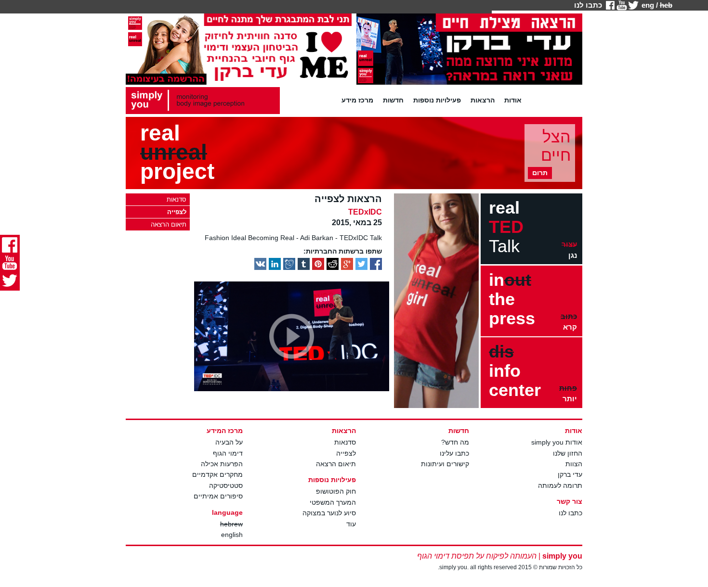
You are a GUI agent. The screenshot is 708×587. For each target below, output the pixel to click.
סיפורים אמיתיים (218, 496)
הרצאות (483, 100)
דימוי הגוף (228, 453)
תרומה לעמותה (560, 485)
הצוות (573, 464)
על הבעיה (229, 442)
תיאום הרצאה (336, 464)
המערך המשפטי (333, 502)
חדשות (393, 100)
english (232, 534)
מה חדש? (455, 442)
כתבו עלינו (454, 453)
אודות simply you (556, 442)
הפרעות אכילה (222, 464)
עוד (351, 524)
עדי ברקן (570, 474)
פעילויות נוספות (437, 100)
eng (648, 5)
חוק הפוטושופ (336, 491)
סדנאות (345, 442)
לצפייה (346, 453)
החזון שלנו (567, 453)
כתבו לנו (588, 5)
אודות (513, 100)
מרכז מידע (357, 100)
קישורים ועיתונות (445, 464)
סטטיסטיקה (226, 485)
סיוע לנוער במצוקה (329, 513)
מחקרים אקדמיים (217, 474)
